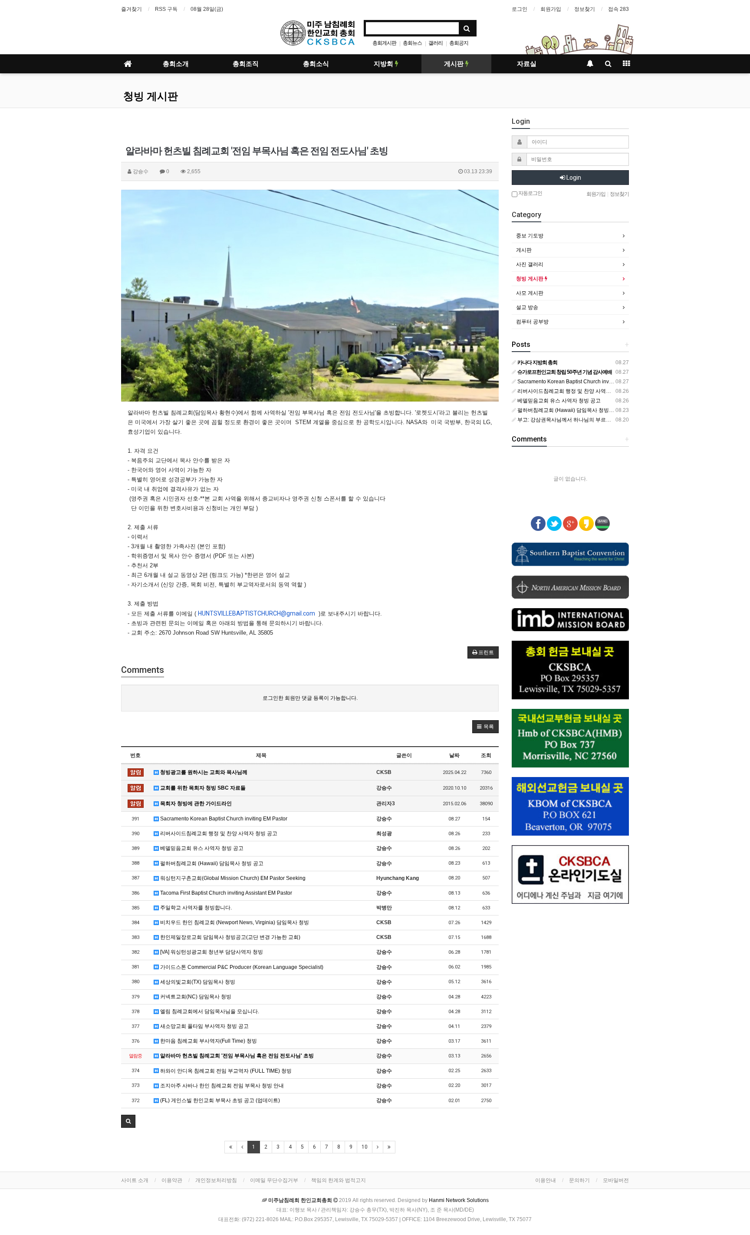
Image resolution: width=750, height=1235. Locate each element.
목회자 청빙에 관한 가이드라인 (195, 803)
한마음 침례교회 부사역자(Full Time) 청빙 (208, 1041)
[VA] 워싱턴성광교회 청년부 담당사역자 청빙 (211, 952)
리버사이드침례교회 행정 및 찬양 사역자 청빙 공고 (218, 833)
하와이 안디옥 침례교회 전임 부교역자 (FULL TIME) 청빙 (225, 1071)
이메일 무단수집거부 (274, 1180)
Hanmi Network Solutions (459, 1200)
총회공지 (458, 43)
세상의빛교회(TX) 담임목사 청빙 (197, 982)
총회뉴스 (412, 43)
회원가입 (550, 9)
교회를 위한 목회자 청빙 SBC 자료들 (202, 788)
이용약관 (171, 1180)
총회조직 (246, 64)
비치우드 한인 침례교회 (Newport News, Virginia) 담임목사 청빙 (234, 922)
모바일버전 (616, 1180)
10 (365, 1147)
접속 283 (618, 9)
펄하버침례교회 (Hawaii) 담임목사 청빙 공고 (211, 863)
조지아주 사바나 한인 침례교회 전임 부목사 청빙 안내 (221, 1086)
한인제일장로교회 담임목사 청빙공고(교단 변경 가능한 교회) (229, 937)
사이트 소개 (134, 1180)
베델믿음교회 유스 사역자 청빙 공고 (201, 848)
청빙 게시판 (150, 96)
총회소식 (316, 64)
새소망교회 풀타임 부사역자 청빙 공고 (204, 1026)
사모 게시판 (529, 293)
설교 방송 (527, 307)
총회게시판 (384, 43)
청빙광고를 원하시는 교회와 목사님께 (203, 772)
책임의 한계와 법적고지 (338, 1180)
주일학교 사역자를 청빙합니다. (195, 908)
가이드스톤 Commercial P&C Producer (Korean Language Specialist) (241, 967)
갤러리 (435, 43)
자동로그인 (529, 193)
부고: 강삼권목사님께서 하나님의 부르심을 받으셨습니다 (582, 420)
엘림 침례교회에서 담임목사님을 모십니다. (209, 1011)
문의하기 (579, 1180)
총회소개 (176, 64)
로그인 (519, 9)
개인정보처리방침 (216, 1180)
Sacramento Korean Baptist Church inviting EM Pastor (223, 819)
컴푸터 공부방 (532, 322)
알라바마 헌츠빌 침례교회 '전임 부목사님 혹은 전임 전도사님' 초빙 (236, 1056)
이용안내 (545, 1180)
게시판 (454, 64)
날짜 (454, 755)
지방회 (384, 64)
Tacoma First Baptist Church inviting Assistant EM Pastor (225, 893)
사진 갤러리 (529, 264)
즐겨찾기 (131, 9)
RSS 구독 (166, 9)
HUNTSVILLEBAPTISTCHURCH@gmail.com (256, 613)
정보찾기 (584, 9)
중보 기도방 (529, 236)
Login (573, 177)
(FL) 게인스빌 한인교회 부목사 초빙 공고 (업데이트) (219, 1100)
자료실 (526, 64)
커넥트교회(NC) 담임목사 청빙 (195, 997)
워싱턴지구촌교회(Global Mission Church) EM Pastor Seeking (232, 878)
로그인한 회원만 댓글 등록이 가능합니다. (310, 698)
